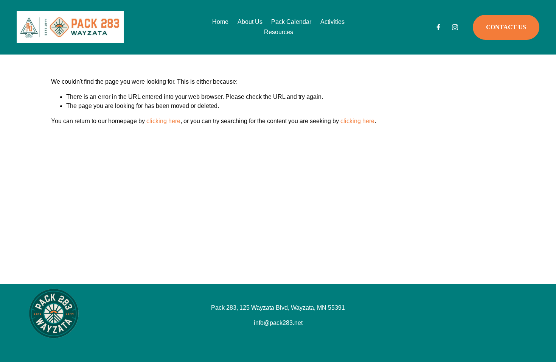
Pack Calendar (291, 22)
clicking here (163, 121)
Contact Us (506, 27)
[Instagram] (455, 27)
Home (220, 22)
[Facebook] (438, 27)
